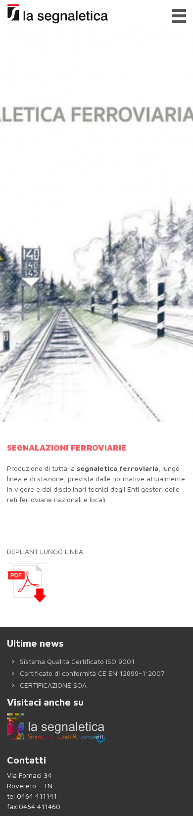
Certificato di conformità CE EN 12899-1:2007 (91, 673)
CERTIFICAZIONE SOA (52, 685)
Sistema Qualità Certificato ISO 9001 (76, 661)
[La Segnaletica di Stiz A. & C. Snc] (56, 14)
